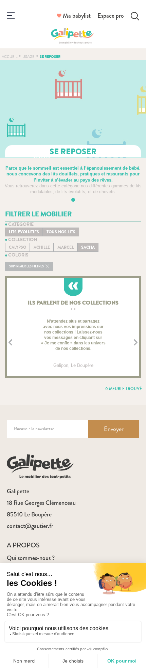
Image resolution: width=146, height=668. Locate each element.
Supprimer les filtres (26, 266)
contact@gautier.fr (30, 526)
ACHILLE (42, 247)
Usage (28, 56)
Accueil (9, 56)
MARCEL (65, 247)
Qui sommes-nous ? (31, 558)
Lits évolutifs (24, 232)
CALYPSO (17, 247)
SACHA (88, 247)
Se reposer (50, 56)
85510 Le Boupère (29, 514)
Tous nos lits (61, 232)
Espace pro (110, 15)
